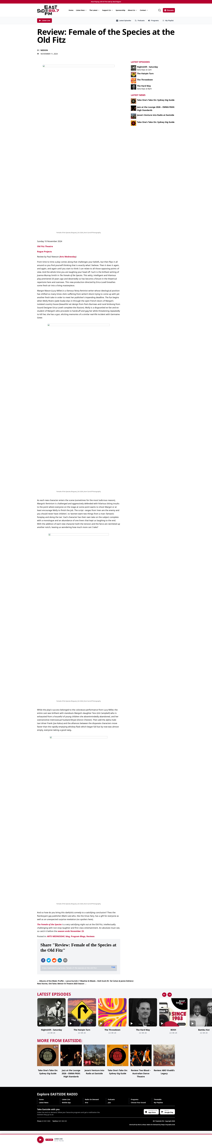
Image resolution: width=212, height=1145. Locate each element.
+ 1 (153, 1024)
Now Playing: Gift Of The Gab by (106, 2)
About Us (131, 10)
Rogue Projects (44, 251)
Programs (134, 1099)
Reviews (90, 936)
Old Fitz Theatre (45, 246)
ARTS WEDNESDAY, (56, 936)
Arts (86, 1102)
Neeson (44, 50)
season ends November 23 (71, 931)
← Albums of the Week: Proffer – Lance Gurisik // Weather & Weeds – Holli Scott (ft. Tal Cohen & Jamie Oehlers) (85, 981)
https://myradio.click (168, 1125)
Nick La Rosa (142, 1125)
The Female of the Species (49, 924)
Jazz (109, 1102)
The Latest (93, 10)
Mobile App (66, 1102)
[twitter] (48, 960)
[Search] (160, 10)
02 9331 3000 (46, 1121)
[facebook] (43, 960)
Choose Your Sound (138, 1102)
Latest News (43, 1102)
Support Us (106, 10)
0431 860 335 (62, 1121)
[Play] (40, 1139)
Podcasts (111, 1099)
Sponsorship (120, 10)
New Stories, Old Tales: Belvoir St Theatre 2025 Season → (62, 983)
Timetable (157, 1099)
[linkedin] (60, 960)
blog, (68, 936)
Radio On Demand (92, 1099)
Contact (143, 10)
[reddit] (54, 960)
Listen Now (80, 10)
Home (71, 10)
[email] (65, 960)
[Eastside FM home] (48, 10)
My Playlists (158, 1102)
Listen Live (66, 1099)
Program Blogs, (78, 936)
